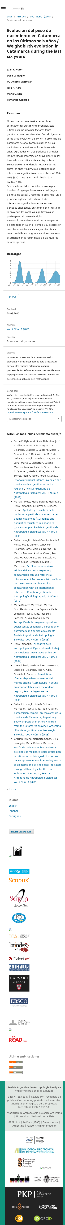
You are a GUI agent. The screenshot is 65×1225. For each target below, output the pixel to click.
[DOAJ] (19, 937)
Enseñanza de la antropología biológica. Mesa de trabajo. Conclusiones (37, 648)
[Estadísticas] (17, 856)
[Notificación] (10, 856)
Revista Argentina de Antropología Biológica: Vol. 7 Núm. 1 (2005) (36, 532)
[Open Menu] (3, 8)
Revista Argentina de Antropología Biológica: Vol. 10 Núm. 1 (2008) (36, 493)
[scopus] (19, 883)
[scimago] (19, 1023)
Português (15, 816)
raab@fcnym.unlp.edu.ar (41, 1125)
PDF (14, 296)
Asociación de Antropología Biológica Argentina (34, 1112)
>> (14, 789)
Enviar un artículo (21, 831)
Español (13, 810)
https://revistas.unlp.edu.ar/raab (34, 1090)
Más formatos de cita (20, 418)
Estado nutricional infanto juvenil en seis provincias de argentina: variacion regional (37, 484)
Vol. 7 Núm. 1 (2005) (40, 16)
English (13, 805)
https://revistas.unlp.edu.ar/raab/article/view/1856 (30, 412)
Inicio (9, 16)
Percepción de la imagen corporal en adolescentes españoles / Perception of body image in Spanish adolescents (36, 627)
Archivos (21, 16)
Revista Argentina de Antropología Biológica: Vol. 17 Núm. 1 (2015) (36, 596)
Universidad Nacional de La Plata (35, 1116)
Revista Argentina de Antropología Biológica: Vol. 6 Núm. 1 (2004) (35, 657)
